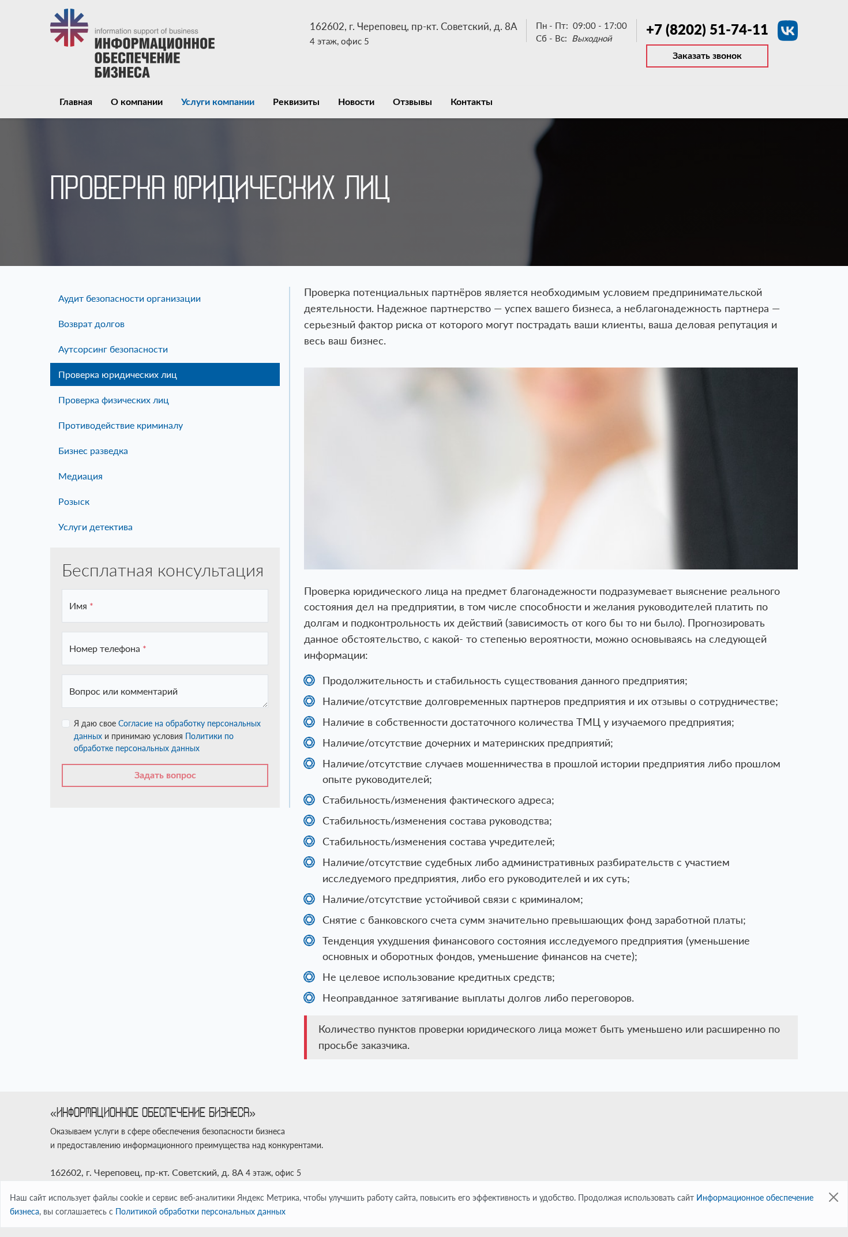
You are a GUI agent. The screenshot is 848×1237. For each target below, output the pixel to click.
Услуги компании (217, 102)
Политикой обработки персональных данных (200, 1211)
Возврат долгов (91, 323)
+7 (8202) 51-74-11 (707, 29)
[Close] (833, 1197)
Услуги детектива (95, 526)
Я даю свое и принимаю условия (167, 735)
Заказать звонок (707, 56)
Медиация (80, 475)
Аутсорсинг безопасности (113, 348)
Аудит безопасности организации (129, 298)
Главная (75, 102)
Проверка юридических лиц (117, 374)
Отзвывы (412, 102)
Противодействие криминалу (120, 424)
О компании (137, 102)
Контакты (472, 102)
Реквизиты (296, 102)
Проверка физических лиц (113, 399)
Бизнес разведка (93, 450)
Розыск (73, 501)
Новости (356, 102)
